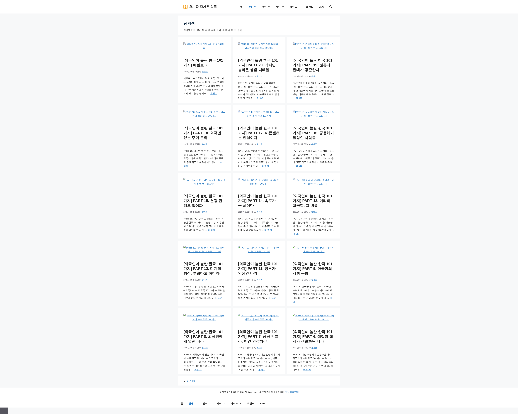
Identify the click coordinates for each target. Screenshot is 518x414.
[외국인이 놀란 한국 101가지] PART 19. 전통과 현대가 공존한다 (312, 65)
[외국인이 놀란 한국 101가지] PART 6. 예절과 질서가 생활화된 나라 (313, 336)
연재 (250, 6)
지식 (278, 6)
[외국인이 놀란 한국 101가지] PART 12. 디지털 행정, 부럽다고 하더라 (203, 268)
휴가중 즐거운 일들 (203, 7)
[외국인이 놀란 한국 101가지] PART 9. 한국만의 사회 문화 (312, 268)
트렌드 (309, 6)
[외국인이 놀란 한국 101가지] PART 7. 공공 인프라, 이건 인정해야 (258, 336)
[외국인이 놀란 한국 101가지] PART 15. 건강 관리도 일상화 (203, 200)
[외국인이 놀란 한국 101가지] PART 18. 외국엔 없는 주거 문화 (203, 133)
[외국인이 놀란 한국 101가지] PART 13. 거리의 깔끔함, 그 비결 (312, 200)
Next (194, 381)
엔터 (264, 6)
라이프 (293, 6)
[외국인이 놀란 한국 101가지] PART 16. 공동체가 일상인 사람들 (313, 133)
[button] (331, 7)
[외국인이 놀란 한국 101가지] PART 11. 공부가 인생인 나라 (258, 268)
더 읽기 (213, 93)
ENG (321, 6)
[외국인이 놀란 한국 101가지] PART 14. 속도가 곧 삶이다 (258, 200)
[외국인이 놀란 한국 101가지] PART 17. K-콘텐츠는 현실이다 (259, 133)
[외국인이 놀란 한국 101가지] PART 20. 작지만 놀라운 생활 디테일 (258, 65)
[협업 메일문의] (292, 392)
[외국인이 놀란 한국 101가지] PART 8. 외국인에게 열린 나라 (203, 336)
